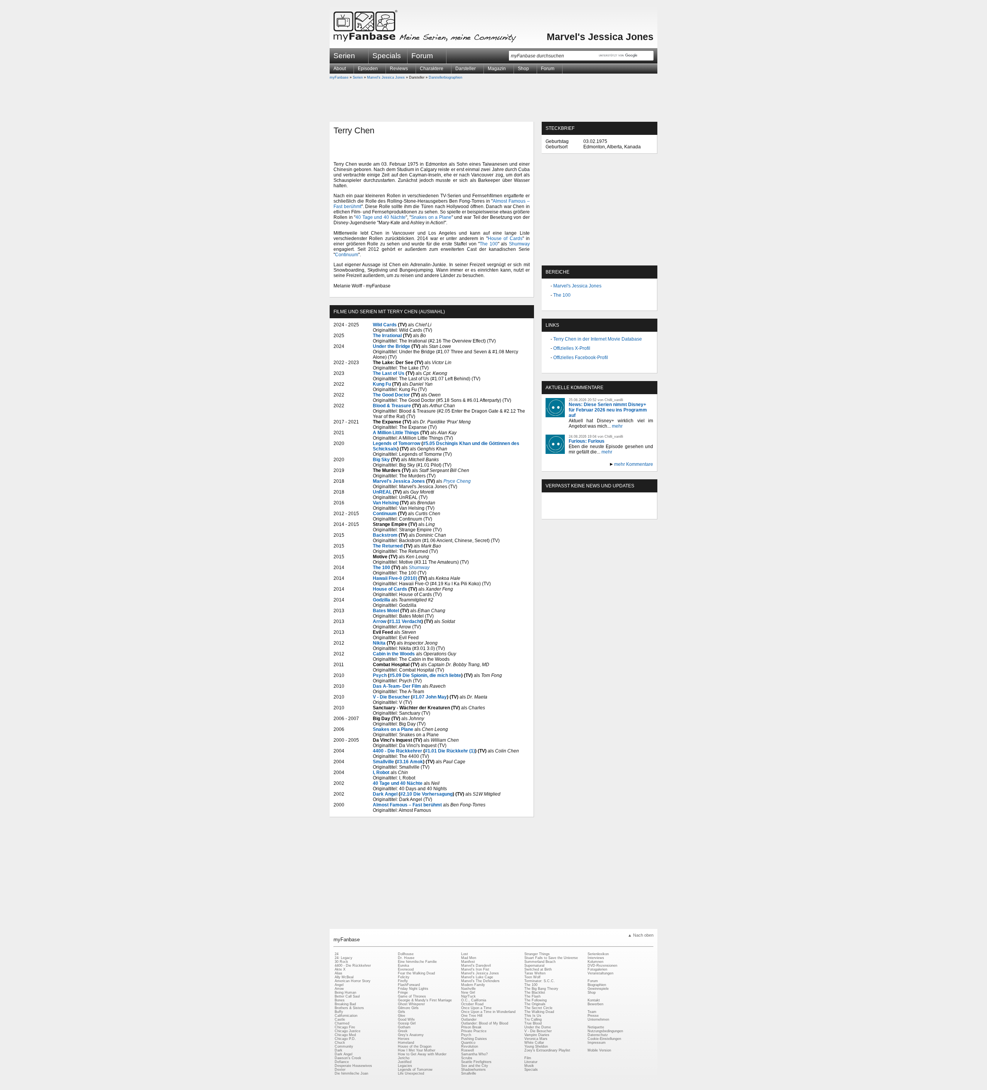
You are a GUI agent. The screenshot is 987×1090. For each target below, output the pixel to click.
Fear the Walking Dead (416, 973)
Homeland (406, 1043)
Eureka (403, 965)
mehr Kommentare (633, 464)
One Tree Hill (471, 1016)
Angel (339, 985)
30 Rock (341, 962)
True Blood (533, 1023)
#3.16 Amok (410, 761)
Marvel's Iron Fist (475, 969)
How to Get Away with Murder (422, 1054)
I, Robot (381, 772)
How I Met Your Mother (416, 1050)
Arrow (379, 621)
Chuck (340, 1043)
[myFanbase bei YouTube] (635, 512)
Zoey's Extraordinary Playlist (547, 1050)
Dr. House (406, 958)
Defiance (342, 1062)
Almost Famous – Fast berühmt (407, 805)
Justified (404, 1062)
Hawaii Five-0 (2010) (395, 578)
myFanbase (339, 77)
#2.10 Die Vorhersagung (426, 794)
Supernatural (534, 965)
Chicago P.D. (345, 1039)
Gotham (404, 1027)
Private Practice (474, 1031)
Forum (422, 56)
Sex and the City (474, 1066)
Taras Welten (535, 973)
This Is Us (532, 1016)
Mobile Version (599, 1050)
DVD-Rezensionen (602, 965)
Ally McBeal (344, 977)
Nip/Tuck (468, 996)
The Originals (535, 1004)
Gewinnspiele (598, 989)
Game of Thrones (412, 996)
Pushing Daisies (474, 1039)
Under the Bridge (391, 346)
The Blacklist (534, 992)
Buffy (339, 1012)
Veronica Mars (535, 1039)
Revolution (469, 1046)
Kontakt (594, 1000)
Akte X (340, 969)
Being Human (345, 992)
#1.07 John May (430, 697)
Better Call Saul (347, 996)
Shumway (519, 244)
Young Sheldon (536, 1046)
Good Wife (406, 1019)
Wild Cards (385, 325)
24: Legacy (343, 958)
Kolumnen (595, 962)
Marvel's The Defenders (480, 981)
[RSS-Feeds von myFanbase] (564, 512)
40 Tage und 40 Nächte (380, 217)
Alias (338, 973)
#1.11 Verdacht (405, 621)
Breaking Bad (345, 1004)
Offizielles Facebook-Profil (580, 357)
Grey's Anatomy (411, 1035)
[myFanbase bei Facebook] (582, 512)
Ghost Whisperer (411, 1004)
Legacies (405, 1066)
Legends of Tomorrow (396, 443)
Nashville (468, 989)
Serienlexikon (598, 954)
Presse (593, 1016)
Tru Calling (533, 1019)
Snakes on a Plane (431, 217)
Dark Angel (385, 794)
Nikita (379, 643)
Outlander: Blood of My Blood (484, 1023)
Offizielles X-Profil (571, 348)
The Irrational (387, 335)
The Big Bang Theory (541, 989)
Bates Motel (386, 610)
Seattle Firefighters (476, 1062)
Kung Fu (382, 384)
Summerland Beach (540, 962)
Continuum (346, 254)
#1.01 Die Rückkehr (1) (450, 751)
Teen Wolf (532, 977)
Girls (401, 1012)
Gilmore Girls (408, 1008)
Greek (403, 1031)
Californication (346, 1016)
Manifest (468, 962)
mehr (617, 426)
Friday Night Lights (413, 989)
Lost (464, 954)
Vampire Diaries (536, 1035)
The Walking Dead (539, 1012)
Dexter (340, 1070)
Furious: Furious (587, 441)
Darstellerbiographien (445, 77)
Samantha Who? (474, 1054)
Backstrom (385, 535)
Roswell (467, 1050)
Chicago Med (345, 1035)
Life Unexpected (411, 1073)
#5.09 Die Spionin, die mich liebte (425, 675)
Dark (338, 1050)
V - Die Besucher (391, 697)
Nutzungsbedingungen (605, 1031)
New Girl (468, 992)
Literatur (530, 1062)
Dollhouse (406, 954)
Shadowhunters (473, 1070)
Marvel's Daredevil (476, 965)
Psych (380, 675)
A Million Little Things (396, 432)
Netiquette (596, 1027)
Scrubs (466, 1058)
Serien (358, 77)
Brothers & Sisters (349, 1008)
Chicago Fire (345, 1027)
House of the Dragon (414, 1046)
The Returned (388, 546)
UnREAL (382, 492)
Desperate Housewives (353, 1066)
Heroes (403, 1039)
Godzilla (381, 600)
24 (337, 954)
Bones (340, 1000)
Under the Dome (537, 1027)
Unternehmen (598, 1019)
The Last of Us (388, 373)
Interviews (596, 958)
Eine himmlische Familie (417, 962)
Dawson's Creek (348, 1058)
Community (344, 1046)
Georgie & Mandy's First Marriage (425, 1000)
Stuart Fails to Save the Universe (551, 958)
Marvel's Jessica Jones (600, 36)
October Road (472, 1004)
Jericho (403, 1058)
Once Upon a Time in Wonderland (488, 1012)
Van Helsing (386, 503)
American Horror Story (353, 981)
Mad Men (468, 958)
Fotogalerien (597, 969)
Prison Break (471, 1027)
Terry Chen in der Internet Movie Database (597, 339)
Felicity (403, 977)
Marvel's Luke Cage (477, 977)
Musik (529, 1066)
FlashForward (409, 985)
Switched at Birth (538, 969)
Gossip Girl (407, 1023)
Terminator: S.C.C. (539, 981)
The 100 (489, 244)
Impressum (597, 1043)
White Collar (534, 1043)
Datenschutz (598, 1035)
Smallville (383, 761)
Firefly (403, 981)
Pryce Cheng (457, 481)
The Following (535, 1000)
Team (592, 1012)
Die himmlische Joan (351, 1073)
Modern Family (473, 985)
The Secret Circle (538, 1008)
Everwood (406, 969)
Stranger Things (537, 954)
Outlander (469, 1019)
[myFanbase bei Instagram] (617, 512)
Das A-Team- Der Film (397, 686)
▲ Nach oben (641, 935)
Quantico (468, 1043)
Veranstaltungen (600, 973)
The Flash (532, 996)
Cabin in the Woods (394, 654)
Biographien (597, 985)
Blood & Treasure (392, 405)
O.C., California (473, 1000)
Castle (340, 1019)
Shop (592, 992)
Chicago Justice (347, 1031)
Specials (386, 56)
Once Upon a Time (476, 1008)
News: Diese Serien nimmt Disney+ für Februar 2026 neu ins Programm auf (608, 410)
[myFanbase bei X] (599, 512)
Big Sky (381, 459)
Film (527, 1058)
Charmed (342, 1023)
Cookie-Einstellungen (604, 1039)
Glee (401, 1016)
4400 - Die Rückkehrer (397, 751)
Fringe (403, 992)
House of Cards (505, 238)
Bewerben (595, 1004)
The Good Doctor (391, 395)
